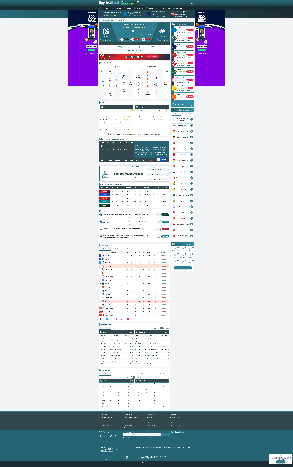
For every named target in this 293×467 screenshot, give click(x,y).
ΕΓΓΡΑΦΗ (191, 3)
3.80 (117, 205)
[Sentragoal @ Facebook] (101, 435)
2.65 (158, 191)
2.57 (158, 194)
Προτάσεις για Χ (128, 425)
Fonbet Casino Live (174, 427)
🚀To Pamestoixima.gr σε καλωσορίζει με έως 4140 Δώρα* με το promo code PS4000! (184, 13)
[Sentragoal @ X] (106, 435)
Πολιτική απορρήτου (176, 437)
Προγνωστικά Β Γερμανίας (130, 24)
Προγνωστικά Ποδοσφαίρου (131, 417)
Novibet (179, 35)
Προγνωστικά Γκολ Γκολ (130, 420)
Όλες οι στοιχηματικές (181, 104)
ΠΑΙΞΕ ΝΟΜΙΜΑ (152, 56)
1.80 (122, 205)
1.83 (122, 201)
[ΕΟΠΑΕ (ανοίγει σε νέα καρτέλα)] (152, 457)
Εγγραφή (165, 435)
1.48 (153, 191)
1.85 (122, 194)
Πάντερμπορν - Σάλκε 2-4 (136, 50)
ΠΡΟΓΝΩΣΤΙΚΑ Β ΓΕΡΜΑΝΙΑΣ (107, 20)
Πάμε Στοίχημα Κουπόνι (106, 417)
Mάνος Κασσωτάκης (148, 142)
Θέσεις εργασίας (175, 439)
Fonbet (179, 61)
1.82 (122, 198)
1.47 (153, 194)
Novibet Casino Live (174, 420)
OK (281, 462)
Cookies (282, 459)
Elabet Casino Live (174, 422)
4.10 (117, 191)
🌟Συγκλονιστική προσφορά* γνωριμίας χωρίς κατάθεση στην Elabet (159, 13)
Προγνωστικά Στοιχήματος (107, 420)
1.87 (122, 191)
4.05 (117, 201)
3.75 (112, 191)
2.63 (135, 191)
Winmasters (180, 77)
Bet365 (179, 69)
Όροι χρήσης (174, 435)
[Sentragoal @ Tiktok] (115, 435)
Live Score (103, 422)
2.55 (135, 201)
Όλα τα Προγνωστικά (181, 268)
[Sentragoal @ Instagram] (110, 435)
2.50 (158, 201)
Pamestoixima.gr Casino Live (177, 425)
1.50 (140, 191)
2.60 (135, 205)
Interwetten (180, 86)
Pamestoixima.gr (181, 52)
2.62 (135, 194)
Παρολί (125, 427)
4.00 (117, 194)
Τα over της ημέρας (128, 422)
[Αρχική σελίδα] (99, 20)
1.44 (153, 205)
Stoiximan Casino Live (175, 417)
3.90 (112, 194)
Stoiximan (180, 27)
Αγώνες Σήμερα (105, 425)
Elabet (179, 44)
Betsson (179, 94)
